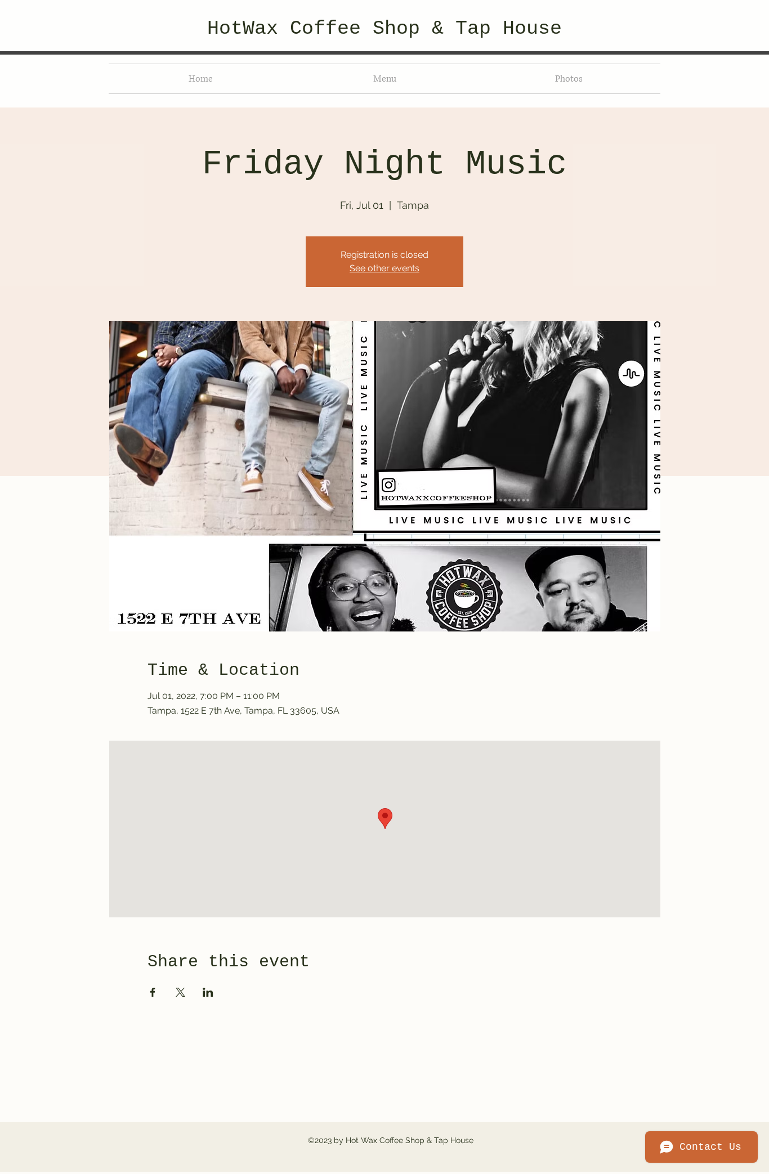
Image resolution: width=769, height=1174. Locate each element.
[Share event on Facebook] (152, 992)
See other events (384, 268)
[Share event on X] (180, 992)
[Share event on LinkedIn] (208, 992)
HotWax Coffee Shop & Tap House (384, 28)
